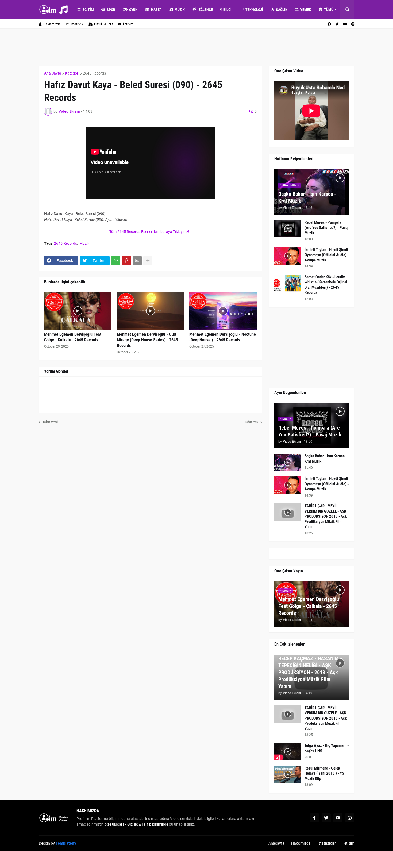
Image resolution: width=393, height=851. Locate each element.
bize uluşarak (115, 824)
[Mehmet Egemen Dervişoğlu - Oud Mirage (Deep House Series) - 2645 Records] (150, 311)
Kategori (72, 73)
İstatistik (77, 24)
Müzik (84, 243)
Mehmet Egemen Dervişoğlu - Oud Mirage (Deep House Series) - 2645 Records (147, 340)
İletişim (348, 843)
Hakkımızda (52, 24)
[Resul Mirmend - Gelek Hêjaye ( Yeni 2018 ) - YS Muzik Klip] (287, 774)
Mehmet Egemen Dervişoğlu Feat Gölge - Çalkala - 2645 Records (72, 337)
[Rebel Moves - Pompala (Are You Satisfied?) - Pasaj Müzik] (287, 228)
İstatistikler (326, 843)
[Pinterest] (126, 260)
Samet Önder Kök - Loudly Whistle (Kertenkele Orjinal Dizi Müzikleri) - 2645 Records (326, 285)
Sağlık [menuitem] (281, 9)
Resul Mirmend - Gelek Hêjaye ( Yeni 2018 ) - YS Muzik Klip (324, 773)
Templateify (66, 843)
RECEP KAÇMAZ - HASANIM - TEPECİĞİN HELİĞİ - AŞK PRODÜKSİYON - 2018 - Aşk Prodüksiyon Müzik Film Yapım (310, 672)
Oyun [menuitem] (133, 9)
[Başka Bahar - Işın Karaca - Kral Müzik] (287, 462)
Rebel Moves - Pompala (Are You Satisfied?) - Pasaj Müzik (327, 227)
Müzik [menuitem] (180, 9)
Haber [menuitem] (156, 9)
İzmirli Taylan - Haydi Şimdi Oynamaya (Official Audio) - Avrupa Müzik (327, 255)
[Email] (137, 260)
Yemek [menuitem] (305, 9)
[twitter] (337, 24)
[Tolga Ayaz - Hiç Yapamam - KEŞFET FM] (287, 751)
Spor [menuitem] (111, 9)
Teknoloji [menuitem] (254, 9)
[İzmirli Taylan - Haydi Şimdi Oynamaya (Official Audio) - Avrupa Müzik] (287, 256)
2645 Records (94, 73)
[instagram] (352, 24)
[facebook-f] (314, 817)
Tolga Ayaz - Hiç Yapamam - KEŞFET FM (327, 748)
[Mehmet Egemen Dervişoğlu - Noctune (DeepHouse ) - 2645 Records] (223, 311)
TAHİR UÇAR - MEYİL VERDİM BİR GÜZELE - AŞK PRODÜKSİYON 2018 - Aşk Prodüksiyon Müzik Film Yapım (326, 516)
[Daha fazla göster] (147, 260)
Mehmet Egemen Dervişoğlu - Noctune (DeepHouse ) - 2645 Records (222, 337)
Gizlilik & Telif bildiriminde (148, 824)
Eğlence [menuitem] (206, 9)
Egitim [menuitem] (88, 9)
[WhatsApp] (115, 260)
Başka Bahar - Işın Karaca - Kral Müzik (307, 197)
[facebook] (329, 24)
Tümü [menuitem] (328, 9)
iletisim (128, 24)
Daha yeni (49, 422)
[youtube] (345, 24)
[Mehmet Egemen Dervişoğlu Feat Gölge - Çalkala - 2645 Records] (77, 311)
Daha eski (251, 422)
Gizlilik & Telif (103, 24)
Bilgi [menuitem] (227, 9)
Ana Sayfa (52, 73)
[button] (347, 9)
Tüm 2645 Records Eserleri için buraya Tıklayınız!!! (150, 231)
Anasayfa (276, 843)
